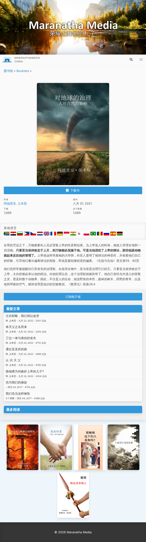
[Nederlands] (40, 234)
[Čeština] (33, 234)
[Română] (100, 234)
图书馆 (8, 71)
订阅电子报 (73, 297)
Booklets (23, 71)
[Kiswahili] (120, 234)
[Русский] (107, 234)
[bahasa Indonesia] (67, 234)
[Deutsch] (60, 234)
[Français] (53, 234)
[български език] (20, 234)
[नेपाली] (80, 234)
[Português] (93, 234)
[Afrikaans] (7, 234)
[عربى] (13, 234)
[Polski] (87, 234)
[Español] (113, 234)
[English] (47, 234)
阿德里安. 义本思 (15, 203)
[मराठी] (73, 234)
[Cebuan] (27, 234)
